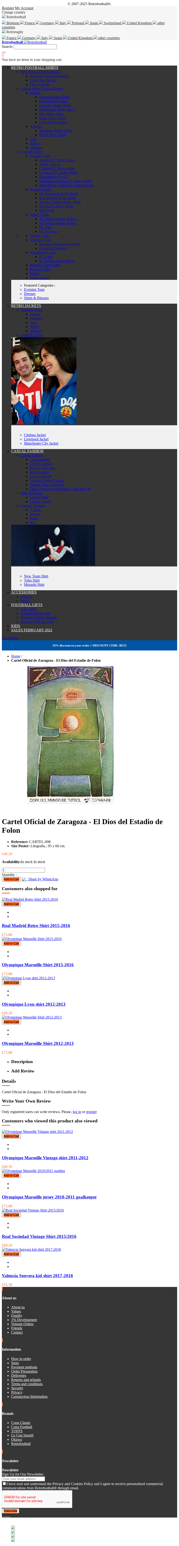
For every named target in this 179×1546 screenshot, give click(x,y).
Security (17, 1388)
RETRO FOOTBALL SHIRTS (34, 68)
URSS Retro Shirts (53, 122)
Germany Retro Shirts (55, 105)
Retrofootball (39, 472)
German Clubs (40, 240)
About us (18, 1307)
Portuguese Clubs (43, 252)
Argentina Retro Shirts (55, 131)
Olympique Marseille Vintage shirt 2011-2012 (45, 1157)
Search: (7, 47)
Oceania (36, 147)
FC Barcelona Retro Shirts (58, 194)
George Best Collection (47, 485)
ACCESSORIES (24, 592)
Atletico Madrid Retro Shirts (60, 202)
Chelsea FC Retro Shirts (57, 168)
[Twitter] (5, 1515)
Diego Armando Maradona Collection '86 (60, 489)
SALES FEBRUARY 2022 (31, 630)
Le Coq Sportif (41, 476)
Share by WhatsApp (42, 879)
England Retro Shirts (54, 97)
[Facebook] (3, 1515)
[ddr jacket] (43, 423)
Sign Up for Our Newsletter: (23, 1474)
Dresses (29, 294)
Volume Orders (22, 1324)
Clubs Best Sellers (43, 80)
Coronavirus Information (29, 1396)
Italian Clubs (39, 215)
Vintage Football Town (47, 480)
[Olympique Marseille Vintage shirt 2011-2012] (37, 1132)
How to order (21, 1359)
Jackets (35, 514)
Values (16, 1311)
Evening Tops (34, 290)
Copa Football (21, 1427)
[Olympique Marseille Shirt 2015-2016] (32, 939)
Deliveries (18, 1375)
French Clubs (40, 236)
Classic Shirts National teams (42, 89)
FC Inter (45, 227)
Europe (35, 93)
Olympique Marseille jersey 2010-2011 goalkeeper (49, 1197)
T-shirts (35, 510)
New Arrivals (40, 84)
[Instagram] (6, 1515)
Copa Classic (21, 1423)
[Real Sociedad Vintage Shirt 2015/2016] (33, 1210)
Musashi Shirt (34, 585)
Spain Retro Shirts (52, 118)
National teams (31, 310)
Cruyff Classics (41, 464)
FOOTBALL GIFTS (26, 605)
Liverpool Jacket (36, 439)
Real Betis (46, 210)
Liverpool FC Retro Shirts (58, 173)
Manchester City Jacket (41, 443)
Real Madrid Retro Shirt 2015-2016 (36, 925)
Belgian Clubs (40, 269)
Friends (16, 1328)
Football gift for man (36, 613)
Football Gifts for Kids (37, 622)
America (36, 126)
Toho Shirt (32, 580)
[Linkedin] (8, 1515)
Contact (17, 1332)
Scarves (26, 596)
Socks (25, 601)
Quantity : (9, 875)
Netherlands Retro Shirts (57, 110)
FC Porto (46, 257)
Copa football (40, 459)
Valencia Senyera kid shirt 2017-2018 (37, 1275)
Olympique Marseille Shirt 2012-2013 (38, 1043)
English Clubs (40, 156)
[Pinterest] (9, 1515)
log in (77, 1112)
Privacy (16, 1392)
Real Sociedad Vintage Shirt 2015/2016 (39, 1236)
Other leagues (40, 278)
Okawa (16, 1439)
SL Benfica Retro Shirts (56, 261)
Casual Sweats (40, 501)
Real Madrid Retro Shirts (57, 198)
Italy (63, 23)
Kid (32, 522)
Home (15, 656)
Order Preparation (24, 1371)
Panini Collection (42, 468)
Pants (34, 518)
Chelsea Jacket (35, 435)
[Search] (4, 52)
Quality (16, 1316)
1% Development (24, 1320)
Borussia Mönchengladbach (59, 244)
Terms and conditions (27, 1384)
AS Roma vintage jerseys (57, 223)
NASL (35, 273)
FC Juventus (48, 231)
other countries (108, 38)
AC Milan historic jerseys (58, 219)
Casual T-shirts (31, 455)
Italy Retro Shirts (51, 114)
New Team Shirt (36, 576)
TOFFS (17, 1431)
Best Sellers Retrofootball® (41, 72)
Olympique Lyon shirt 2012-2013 (33, 1004)
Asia (33, 139)
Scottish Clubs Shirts (45, 265)
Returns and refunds (26, 1380)
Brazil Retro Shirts (52, 135)
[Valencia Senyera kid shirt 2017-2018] (31, 1249)
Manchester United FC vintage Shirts (66, 185)
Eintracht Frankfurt (53, 248)
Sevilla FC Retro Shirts (56, 206)
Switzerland (112, 23)
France (30, 23)
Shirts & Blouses (36, 298)
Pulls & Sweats (32, 493)
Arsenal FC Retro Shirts (57, 160)
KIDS (15, 626)
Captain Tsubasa (33, 506)
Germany (47, 23)
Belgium (13, 23)
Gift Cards (28, 609)
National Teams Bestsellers (49, 76)
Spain (94, 23)
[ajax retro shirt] (53, 564)
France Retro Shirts (53, 101)
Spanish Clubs (40, 189)
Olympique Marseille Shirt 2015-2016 (38, 964)
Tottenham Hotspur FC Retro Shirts (65, 181)
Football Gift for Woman (39, 617)
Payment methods (24, 1367)
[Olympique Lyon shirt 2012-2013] (28, 978)
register (91, 1112)
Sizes (15, 1363)
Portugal (78, 23)
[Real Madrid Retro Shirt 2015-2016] (30, 899)
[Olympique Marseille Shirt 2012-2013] (32, 1017)
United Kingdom (139, 23)
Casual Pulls (39, 497)
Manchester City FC (54, 177)
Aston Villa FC (50, 164)
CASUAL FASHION (27, 451)
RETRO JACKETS (26, 306)
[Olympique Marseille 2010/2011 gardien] (33, 1171)
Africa (34, 143)
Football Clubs (31, 152)
